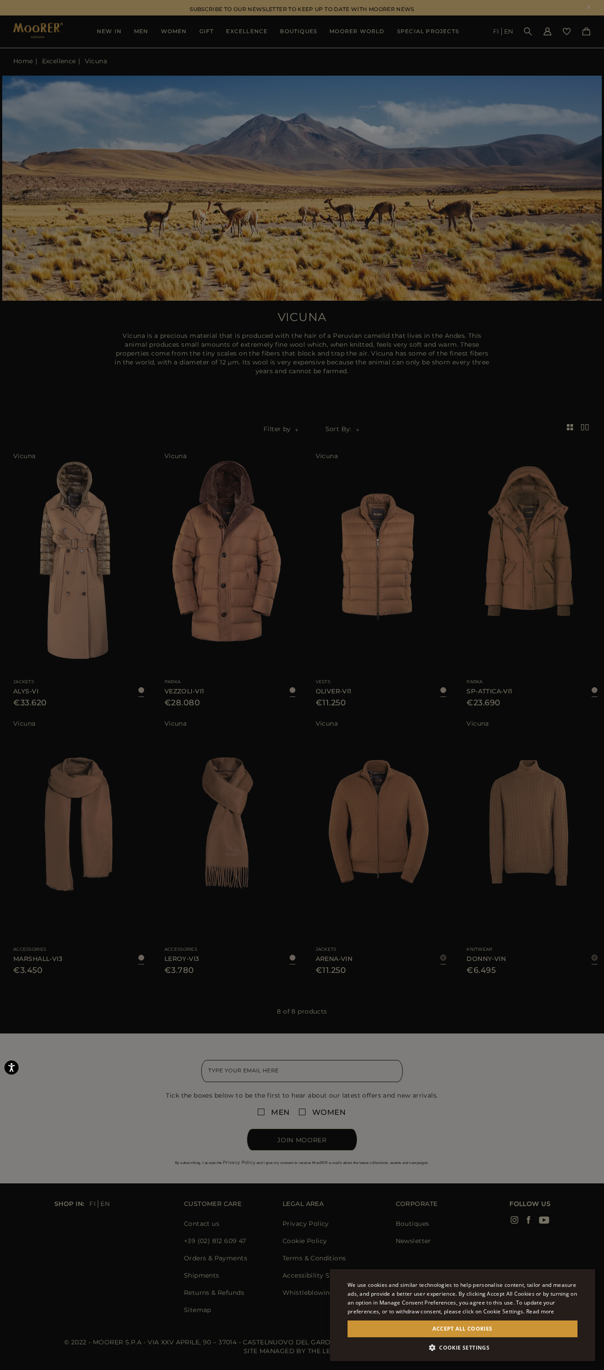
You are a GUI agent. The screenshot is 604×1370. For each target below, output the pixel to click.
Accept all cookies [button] (462, 1328)
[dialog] (302, 685)
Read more (540, 1311)
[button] (462, 1347)
